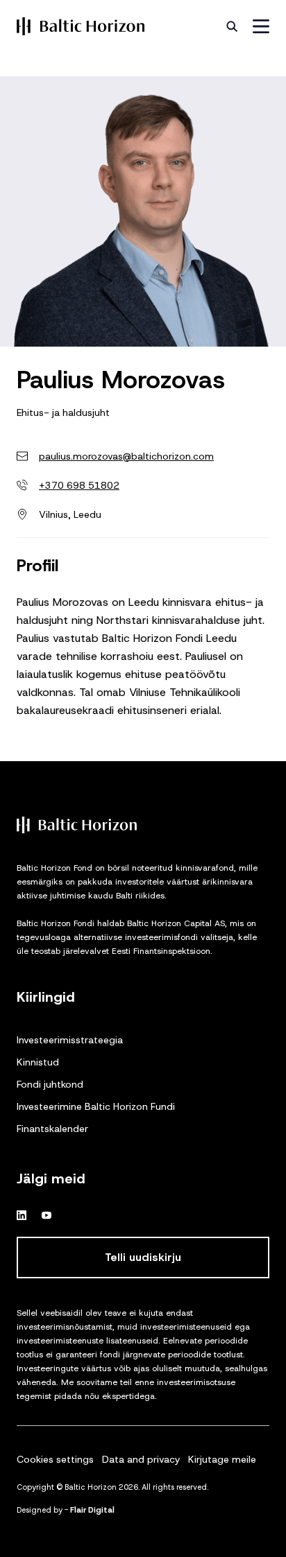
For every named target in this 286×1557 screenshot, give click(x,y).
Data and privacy (141, 1459)
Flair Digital (92, 1510)
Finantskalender (52, 1128)
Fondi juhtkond (50, 1084)
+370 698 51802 (79, 485)
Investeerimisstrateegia (70, 1040)
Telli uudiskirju (143, 1257)
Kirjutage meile (222, 1459)
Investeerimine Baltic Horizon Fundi (96, 1106)
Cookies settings (55, 1459)
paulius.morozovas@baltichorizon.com (126, 456)
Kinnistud (38, 1062)
